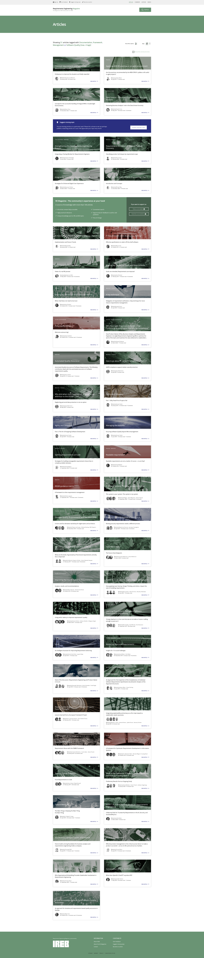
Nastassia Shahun (69, 187)
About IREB (97, 941)
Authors (144, 2)
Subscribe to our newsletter (138, 214)
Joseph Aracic (119, 306)
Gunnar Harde (119, 404)
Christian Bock (68, 880)
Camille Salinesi (119, 879)
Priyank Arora (119, 109)
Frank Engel (93, 685)
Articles (131, 2)
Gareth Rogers (68, 466)
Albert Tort (67, 914)
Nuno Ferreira (133, 591)
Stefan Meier (119, 78)
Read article (93, 81)
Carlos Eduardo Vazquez (87, 560)
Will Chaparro (93, 527)
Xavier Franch (91, 752)
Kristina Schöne (75, 621)
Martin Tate (118, 245)
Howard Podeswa (120, 341)
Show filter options (129, 43)
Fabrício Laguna (68, 496)
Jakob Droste (130, 722)
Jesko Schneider (86, 685)
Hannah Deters (123, 722)
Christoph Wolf (68, 849)
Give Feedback (117, 941)
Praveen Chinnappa (69, 157)
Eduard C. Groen (115, 722)
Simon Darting (129, 687)
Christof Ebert (119, 849)
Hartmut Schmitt (138, 722)
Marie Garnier (71, 589)
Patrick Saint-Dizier (79, 589)
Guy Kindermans (119, 370)
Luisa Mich (70, 275)
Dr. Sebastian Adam (127, 754)
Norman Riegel (136, 754)
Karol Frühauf (119, 275)
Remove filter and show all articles (142, 51)
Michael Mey (119, 187)
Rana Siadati (126, 624)
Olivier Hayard (139, 497)
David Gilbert (122, 654)
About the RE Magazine (100, 944)
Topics (146, 10)
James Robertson (132, 556)
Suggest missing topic (138, 127)
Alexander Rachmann (77, 685)
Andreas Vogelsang (142, 785)
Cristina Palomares (76, 752)
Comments (137, 2)
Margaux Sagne (92, 621)
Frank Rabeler (119, 464)
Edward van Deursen (124, 527)
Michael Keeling (85, 527)
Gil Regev (125, 497)
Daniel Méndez (126, 785)
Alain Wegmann (132, 497)
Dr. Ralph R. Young (69, 816)
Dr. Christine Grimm (72, 718)
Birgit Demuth (77, 783)
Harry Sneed (68, 374)
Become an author (118, 946)
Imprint (96, 953)
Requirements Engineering (66, 9)
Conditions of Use (110, 953)
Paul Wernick (132, 624)
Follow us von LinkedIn (138, 209)
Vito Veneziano (139, 624)
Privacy (101, 953)
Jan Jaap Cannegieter (134, 527)
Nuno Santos (119, 157)
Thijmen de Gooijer (76, 527)
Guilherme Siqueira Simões (74, 560)
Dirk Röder (128, 654)
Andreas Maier (122, 687)
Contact (96, 946)
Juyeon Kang (80, 654)
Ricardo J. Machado (141, 591)
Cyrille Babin (119, 818)
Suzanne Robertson (123, 556)
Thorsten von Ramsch (70, 77)
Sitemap (90, 953)
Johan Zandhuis (68, 336)
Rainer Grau (67, 109)
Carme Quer (84, 752)
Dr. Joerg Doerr (144, 754)
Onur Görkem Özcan (82, 718)
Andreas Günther (84, 621)
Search (149, 2)
